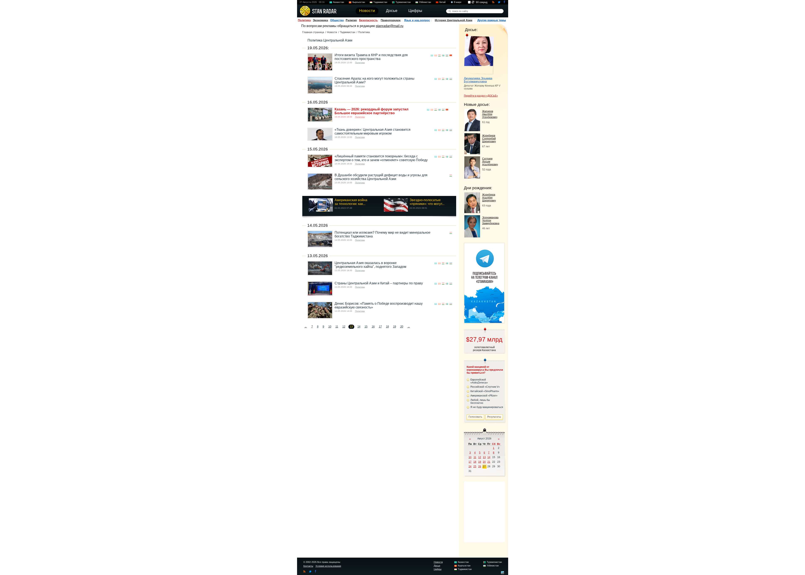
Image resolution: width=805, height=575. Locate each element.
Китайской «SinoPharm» (484, 391)
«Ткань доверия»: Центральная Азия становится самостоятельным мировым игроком (372, 131)
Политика (304, 20)
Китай (442, 2)
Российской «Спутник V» (485, 386)
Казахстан (338, 2)
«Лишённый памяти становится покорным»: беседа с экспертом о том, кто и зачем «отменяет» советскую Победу (381, 158)
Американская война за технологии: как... (351, 202)
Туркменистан (403, 2)
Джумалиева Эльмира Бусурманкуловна (478, 80)
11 (336, 326)
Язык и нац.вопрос (417, 20)
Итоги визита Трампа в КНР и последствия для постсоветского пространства (371, 57)
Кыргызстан (358, 2)
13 (484, 457)
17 (380, 326)
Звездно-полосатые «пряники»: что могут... (427, 202)
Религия (351, 20)
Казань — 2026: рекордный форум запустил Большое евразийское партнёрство (371, 111)
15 (366, 326)
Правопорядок (391, 20)
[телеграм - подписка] (484, 322)
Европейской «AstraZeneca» (479, 381)
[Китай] (450, 55)
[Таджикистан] (439, 55)
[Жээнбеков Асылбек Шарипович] (472, 212)
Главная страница (313, 32)
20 (401, 326)
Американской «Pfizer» (483, 395)
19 (394, 326)
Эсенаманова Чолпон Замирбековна (490, 220)
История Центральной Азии (453, 20)
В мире (457, 2)
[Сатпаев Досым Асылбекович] (472, 177)
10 (329, 326)
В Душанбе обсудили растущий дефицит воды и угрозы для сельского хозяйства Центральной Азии (381, 177)
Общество (337, 20)
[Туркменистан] (443, 55)
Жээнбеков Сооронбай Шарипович (489, 138)
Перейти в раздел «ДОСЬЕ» (481, 95)
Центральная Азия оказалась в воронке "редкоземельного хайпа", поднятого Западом (370, 264)
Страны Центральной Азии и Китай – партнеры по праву (379, 283)
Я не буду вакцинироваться (486, 407)
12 (343, 326)
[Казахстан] (432, 55)
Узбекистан (425, 2)
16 (373, 326)
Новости (332, 32)
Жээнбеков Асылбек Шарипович (489, 197)
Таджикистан (380, 2)
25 (474, 466)
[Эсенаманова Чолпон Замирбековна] (472, 236)
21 (488, 461)
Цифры (437, 569)
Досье (437, 565)
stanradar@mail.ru (389, 26)
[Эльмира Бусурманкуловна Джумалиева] (479, 54)
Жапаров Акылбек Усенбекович (489, 114)
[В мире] (450, 110)
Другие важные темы (491, 20)
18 (387, 326)
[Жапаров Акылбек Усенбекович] (472, 130)
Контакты (308, 566)
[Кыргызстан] (435, 55)
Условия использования (328, 566)
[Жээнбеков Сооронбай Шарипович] (472, 153)
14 (358, 326)
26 (479, 466)
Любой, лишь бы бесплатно (480, 401)
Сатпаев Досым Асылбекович (490, 161)
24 (470, 466)
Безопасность (368, 20)
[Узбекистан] (447, 55)
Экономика (320, 20)
